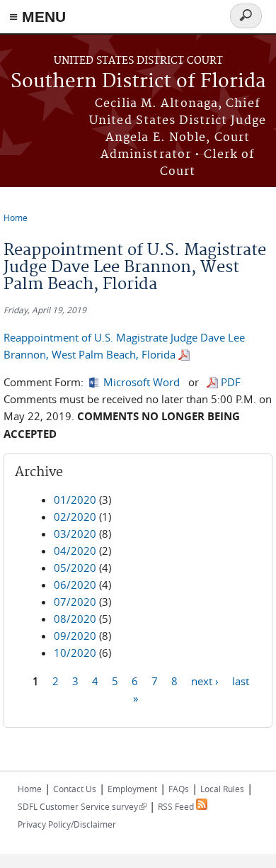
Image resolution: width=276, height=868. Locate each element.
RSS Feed (177, 806)
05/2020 (75, 567)
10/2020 (75, 653)
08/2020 (75, 618)
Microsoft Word (141, 382)
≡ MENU (37, 17)
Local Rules (222, 788)
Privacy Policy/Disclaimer (67, 824)
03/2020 (75, 533)
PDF (231, 382)
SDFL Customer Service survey (82, 806)
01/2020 (75, 499)
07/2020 (75, 601)
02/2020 (75, 516)
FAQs (178, 788)
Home (16, 217)
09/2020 (75, 636)
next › (205, 680)
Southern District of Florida (138, 82)
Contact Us (74, 788)
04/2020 (75, 550)
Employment (132, 788)
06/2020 (75, 584)
